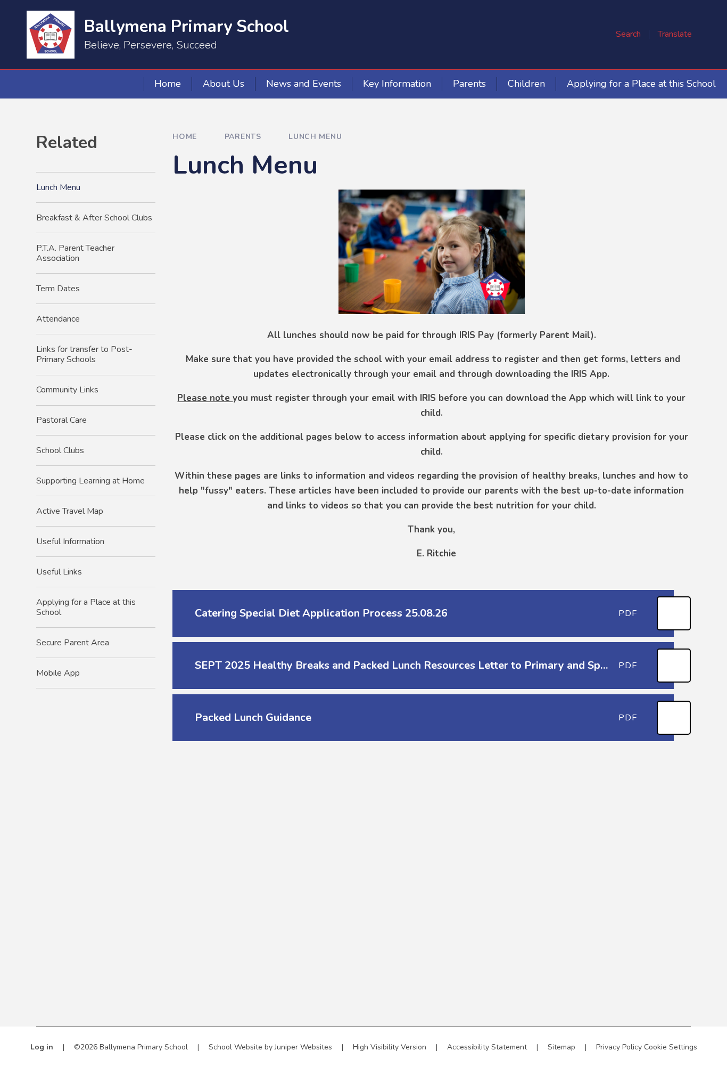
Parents (243, 137)
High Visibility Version (389, 1047)
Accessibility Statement (487, 1047)
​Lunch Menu (315, 137)
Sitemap (561, 1047)
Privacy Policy (619, 1047)
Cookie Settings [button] (670, 1047)
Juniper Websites (303, 1047)
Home (184, 137)
